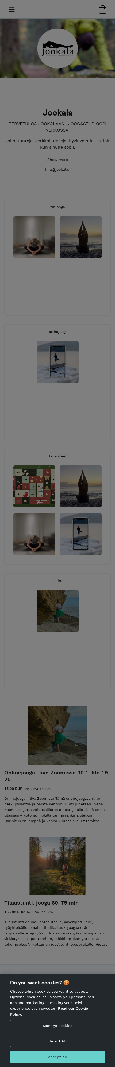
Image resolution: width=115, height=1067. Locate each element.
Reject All (57, 1041)
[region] (57, 1020)
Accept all (57, 1057)
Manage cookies (57, 1026)
